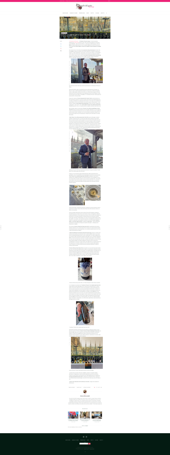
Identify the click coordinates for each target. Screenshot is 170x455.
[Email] (108, 36)
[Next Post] (169, 227)
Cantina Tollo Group (86, 387)
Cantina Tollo (76, 42)
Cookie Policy (92, 449)
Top (85, 451)
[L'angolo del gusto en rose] (85, 7)
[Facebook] (104, 36)
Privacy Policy (86, 449)
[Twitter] (105, 36)
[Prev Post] (0, 227)
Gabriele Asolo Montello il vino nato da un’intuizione (85, 420)
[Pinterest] (107, 36)
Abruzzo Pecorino (72, 387)
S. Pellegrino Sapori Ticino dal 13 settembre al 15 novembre (73, 420)
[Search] (106, 13)
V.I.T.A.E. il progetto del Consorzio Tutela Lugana (97, 420)
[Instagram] (84, 437)
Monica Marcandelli (65, 36)
